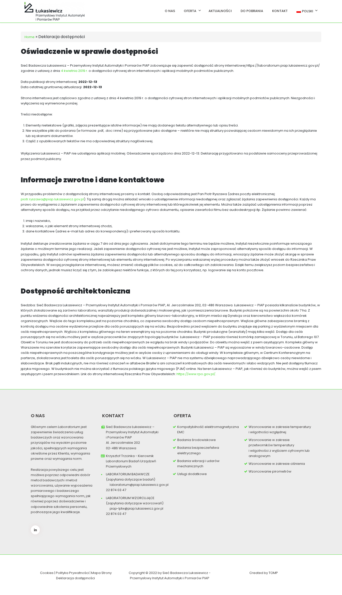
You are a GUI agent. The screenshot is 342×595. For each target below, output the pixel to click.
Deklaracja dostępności (75, 578)
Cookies (47, 572)
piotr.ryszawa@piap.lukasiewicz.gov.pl (52, 199)
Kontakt (280, 11)
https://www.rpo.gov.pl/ (196, 374)
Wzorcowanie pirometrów (270, 471)
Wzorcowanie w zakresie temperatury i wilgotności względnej (280, 429)
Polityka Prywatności (73, 572)
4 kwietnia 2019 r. (74, 70)
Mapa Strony (101, 572)
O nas (170, 11)
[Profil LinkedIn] (35, 529)
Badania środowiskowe (196, 439)
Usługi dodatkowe (192, 474)
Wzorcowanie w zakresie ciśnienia (277, 463)
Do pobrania (252, 11)
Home (30, 37)
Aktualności (220, 11)
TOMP (273, 572)
